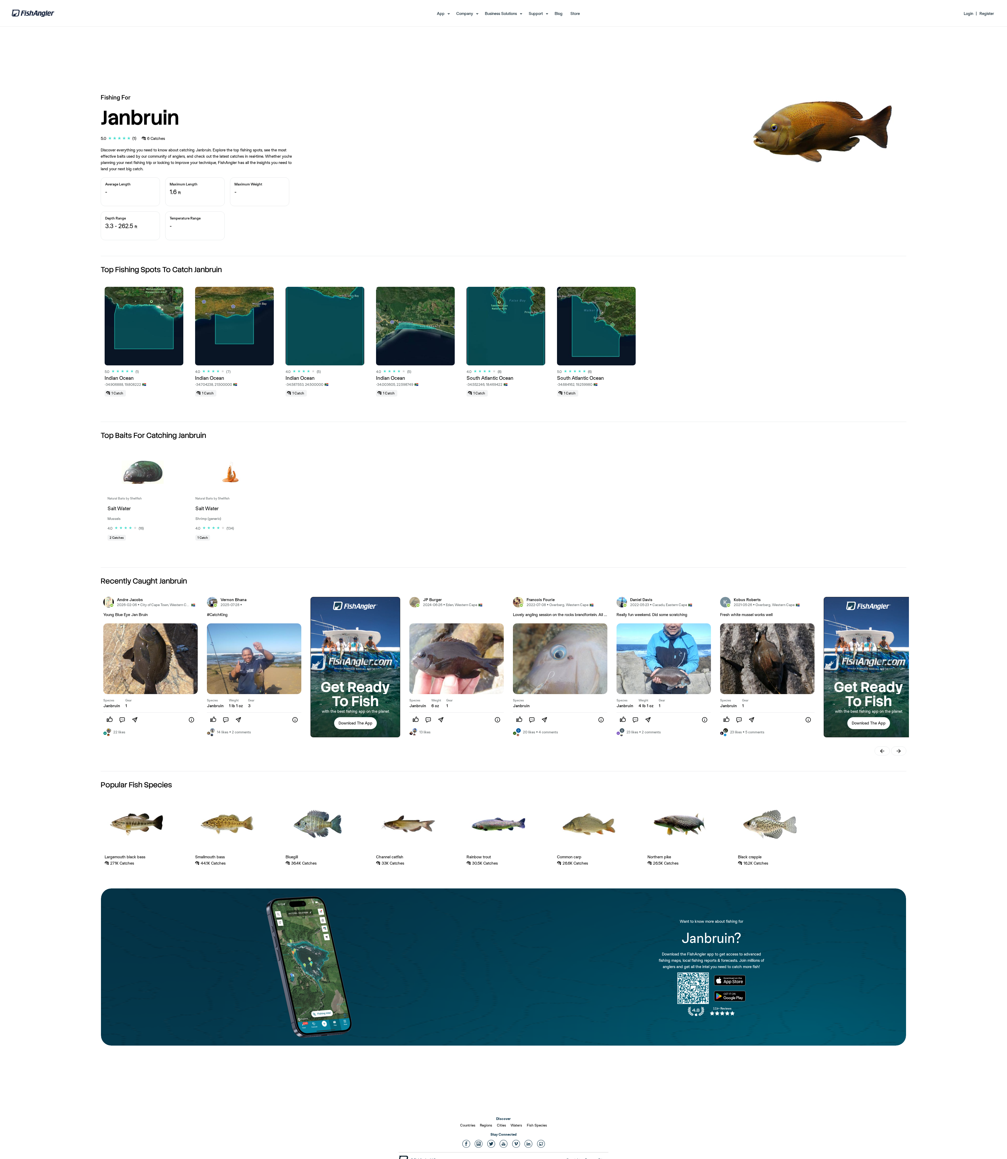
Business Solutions (501, 13)
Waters (516, 1125)
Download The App (355, 723)
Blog (559, 13)
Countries (467, 1125)
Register (986, 13)
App (440, 13)
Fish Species (537, 1125)
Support (536, 13)
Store (575, 13)
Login (968, 13)
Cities (501, 1125)
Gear (128, 700)
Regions (486, 1125)
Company (464, 13)
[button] (355, 723)
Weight (234, 700)
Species (108, 700)
